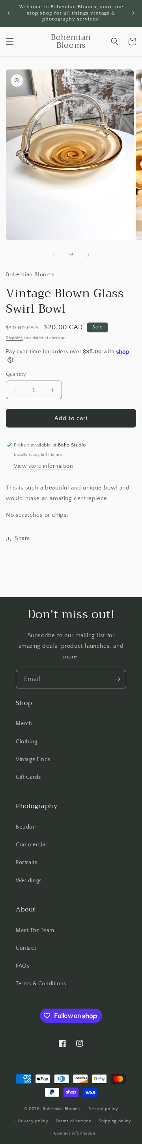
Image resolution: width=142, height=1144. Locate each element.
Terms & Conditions (41, 984)
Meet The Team (35, 930)
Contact (26, 948)
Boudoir (26, 827)
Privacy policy (33, 1121)
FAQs (22, 966)
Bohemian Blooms (61, 1108)
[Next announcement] (133, 13)
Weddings (29, 881)
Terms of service (73, 1121)
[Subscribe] (117, 679)
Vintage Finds (33, 759)
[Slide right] (88, 254)
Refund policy (103, 1108)
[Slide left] (53, 254)
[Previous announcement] (8, 13)
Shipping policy (115, 1121)
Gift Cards (28, 777)
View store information (43, 466)
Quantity (16, 374)
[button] (10, 41)
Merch (24, 723)
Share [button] (22, 538)
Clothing (26, 742)
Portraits (26, 862)
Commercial (31, 845)
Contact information (74, 1133)
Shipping (14, 338)
